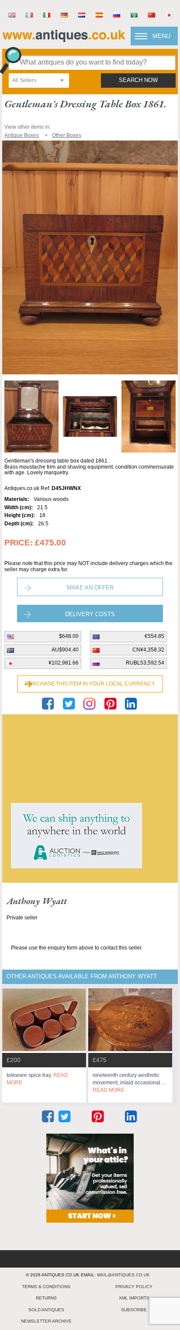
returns (46, 1298)
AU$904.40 (65, 650)
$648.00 (69, 636)
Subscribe (134, 1309)
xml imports (134, 1298)
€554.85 (154, 636)
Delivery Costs (90, 614)
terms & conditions (46, 1286)
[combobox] (39, 80)
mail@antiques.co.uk (123, 1274)
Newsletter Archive (46, 1321)
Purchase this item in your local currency (90, 684)
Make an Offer (90, 587)
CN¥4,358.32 (148, 650)
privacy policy (133, 1286)
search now (138, 80)
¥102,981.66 (63, 663)
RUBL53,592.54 (145, 663)
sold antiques (46, 1309)
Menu (161, 35)
